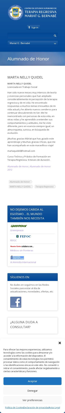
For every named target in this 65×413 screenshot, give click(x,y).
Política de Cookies (14, 407)
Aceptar (32, 381)
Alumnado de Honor (18, 166)
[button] (60, 343)
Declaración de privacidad (36, 407)
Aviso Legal (54, 407)
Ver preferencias (32, 400)
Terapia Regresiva (44, 186)
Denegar (32, 390)
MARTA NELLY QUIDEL (20, 186)
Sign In (34, 27)
